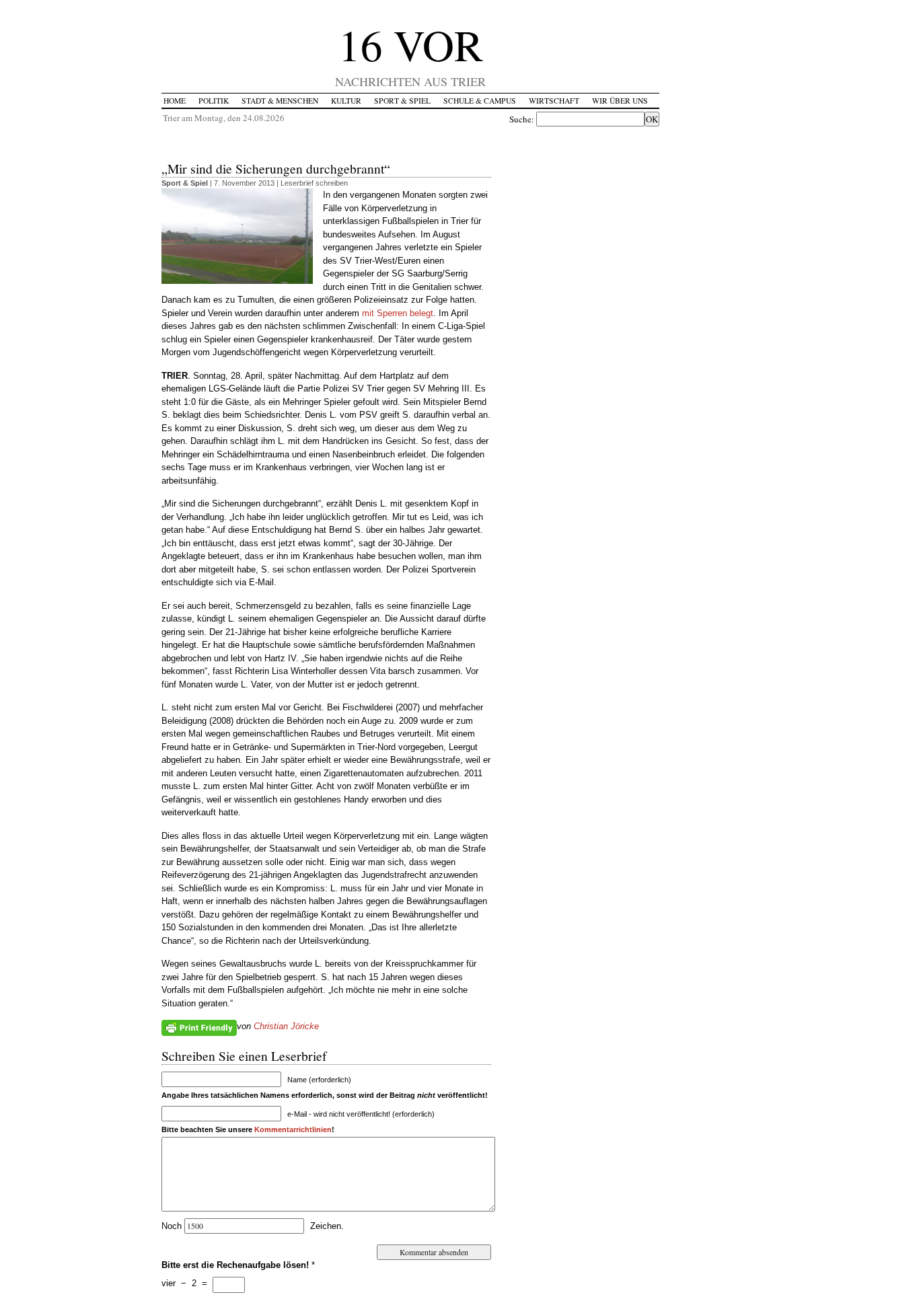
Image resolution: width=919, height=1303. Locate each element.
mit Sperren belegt (397, 313)
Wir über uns (620, 101)
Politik (213, 101)
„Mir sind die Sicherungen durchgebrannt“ (275, 168)
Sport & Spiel (402, 101)
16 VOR (410, 44)
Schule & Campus (479, 101)
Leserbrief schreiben (314, 183)
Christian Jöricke (286, 1026)
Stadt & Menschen (280, 101)
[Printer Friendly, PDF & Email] (199, 1027)
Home (174, 101)
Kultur (346, 101)
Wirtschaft (554, 101)
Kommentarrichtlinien (293, 1129)
